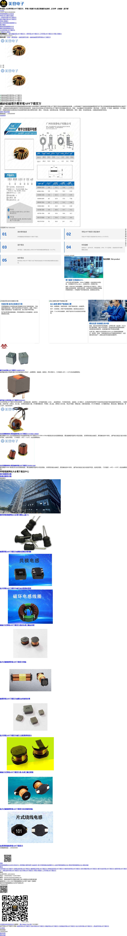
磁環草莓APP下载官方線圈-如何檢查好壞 (15, 699)
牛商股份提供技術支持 (7, 924)
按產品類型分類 (24, 37)
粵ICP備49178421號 (26, 924)
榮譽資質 (28, 865)
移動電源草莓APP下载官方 (72, 868)
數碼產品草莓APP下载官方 (39, 868)
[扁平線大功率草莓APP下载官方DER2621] (17, 398)
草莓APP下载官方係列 (7, 15)
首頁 (8, 37)
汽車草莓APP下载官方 (7, 868)
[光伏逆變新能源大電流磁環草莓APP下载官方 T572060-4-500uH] (17, 432)
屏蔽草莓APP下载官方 (52, 926)
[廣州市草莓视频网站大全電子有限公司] (8, 853)
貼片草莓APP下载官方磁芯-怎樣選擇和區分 (16, 735)
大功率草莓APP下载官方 (7, 30)
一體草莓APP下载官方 (32, 34)
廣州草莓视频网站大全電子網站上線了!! (14, 515)
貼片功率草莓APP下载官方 (84, 926)
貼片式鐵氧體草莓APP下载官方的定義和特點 (16, 809)
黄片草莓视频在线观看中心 (8, 23)
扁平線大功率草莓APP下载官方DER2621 (12, 400)
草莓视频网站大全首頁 (7, 14)
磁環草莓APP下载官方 (24, 926)
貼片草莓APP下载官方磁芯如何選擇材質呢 (15, 588)
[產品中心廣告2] (5, 32)
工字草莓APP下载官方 (46, 34)
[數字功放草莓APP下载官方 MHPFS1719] (17, 368)
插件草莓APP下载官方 (38, 926)
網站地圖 (85, 865)
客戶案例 (3, 24)
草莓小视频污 (4, 21)
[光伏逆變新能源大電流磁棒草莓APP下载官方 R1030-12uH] (17, 464)
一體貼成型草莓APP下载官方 (11, 870)
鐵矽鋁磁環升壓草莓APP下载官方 (40, 37)
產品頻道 (14, 37)
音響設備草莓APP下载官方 (22, 868)
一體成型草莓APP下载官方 (8, 17)
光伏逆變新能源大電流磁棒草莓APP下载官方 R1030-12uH (17, 465)
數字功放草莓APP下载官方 (106, 868)
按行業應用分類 (5, 474)
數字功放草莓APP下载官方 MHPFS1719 (12, 370)
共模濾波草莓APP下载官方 (67, 926)
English (2, 10)
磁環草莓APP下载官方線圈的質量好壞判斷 (15, 552)
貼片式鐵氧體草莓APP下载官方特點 (13, 662)
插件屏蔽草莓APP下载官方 (8, 19)
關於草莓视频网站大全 (7, 28)
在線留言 (34, 865)
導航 (1, 863)
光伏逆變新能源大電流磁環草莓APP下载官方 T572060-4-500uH (19, 434)
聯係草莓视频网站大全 (7, 26)
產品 (1, 867)
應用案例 (23, 865)
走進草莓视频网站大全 (61, 865)
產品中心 (17, 865)
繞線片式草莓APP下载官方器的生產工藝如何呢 (17, 625)
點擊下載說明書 (5, 112)
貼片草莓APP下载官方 (27, 870)
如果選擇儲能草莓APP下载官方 (11, 846)
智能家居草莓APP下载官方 (56, 868)
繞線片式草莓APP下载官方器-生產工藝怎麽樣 (16, 772)
